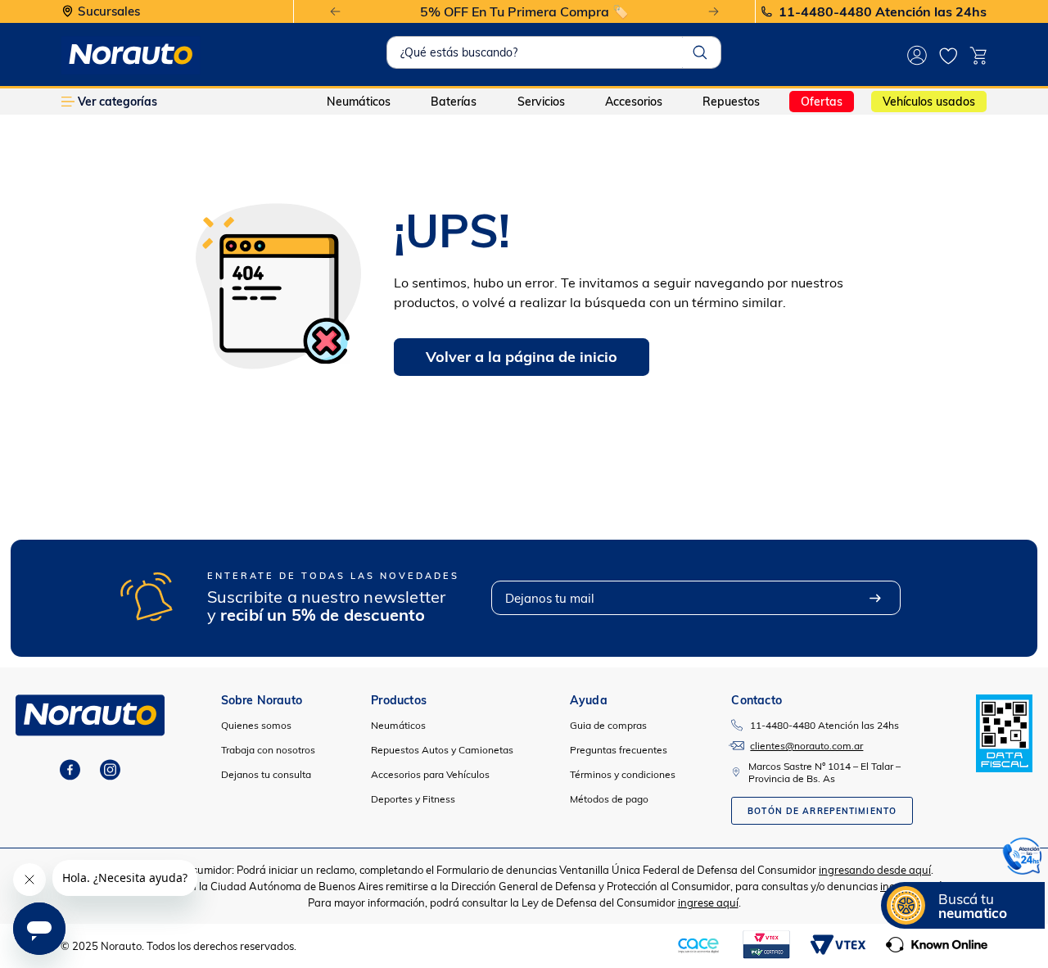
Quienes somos (256, 725)
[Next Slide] (713, 12)
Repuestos (731, 101)
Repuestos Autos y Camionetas (442, 750)
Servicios (541, 101)
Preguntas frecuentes (618, 750)
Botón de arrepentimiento (822, 811)
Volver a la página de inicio (521, 356)
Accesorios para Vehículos (430, 774)
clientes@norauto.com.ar (806, 746)
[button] (1023, 858)
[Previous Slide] (335, 12)
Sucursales (109, 12)
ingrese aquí (708, 902)
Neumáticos (359, 101)
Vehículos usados (929, 101)
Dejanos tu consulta (266, 774)
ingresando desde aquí (875, 869)
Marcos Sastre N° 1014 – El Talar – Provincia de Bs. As (824, 772)
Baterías (454, 101)
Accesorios (633, 101)
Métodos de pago (609, 799)
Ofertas (821, 101)
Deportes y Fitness (413, 799)
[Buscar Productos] (700, 52)
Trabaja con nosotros (268, 750)
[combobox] (554, 52)
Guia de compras (608, 725)
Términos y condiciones (622, 774)
